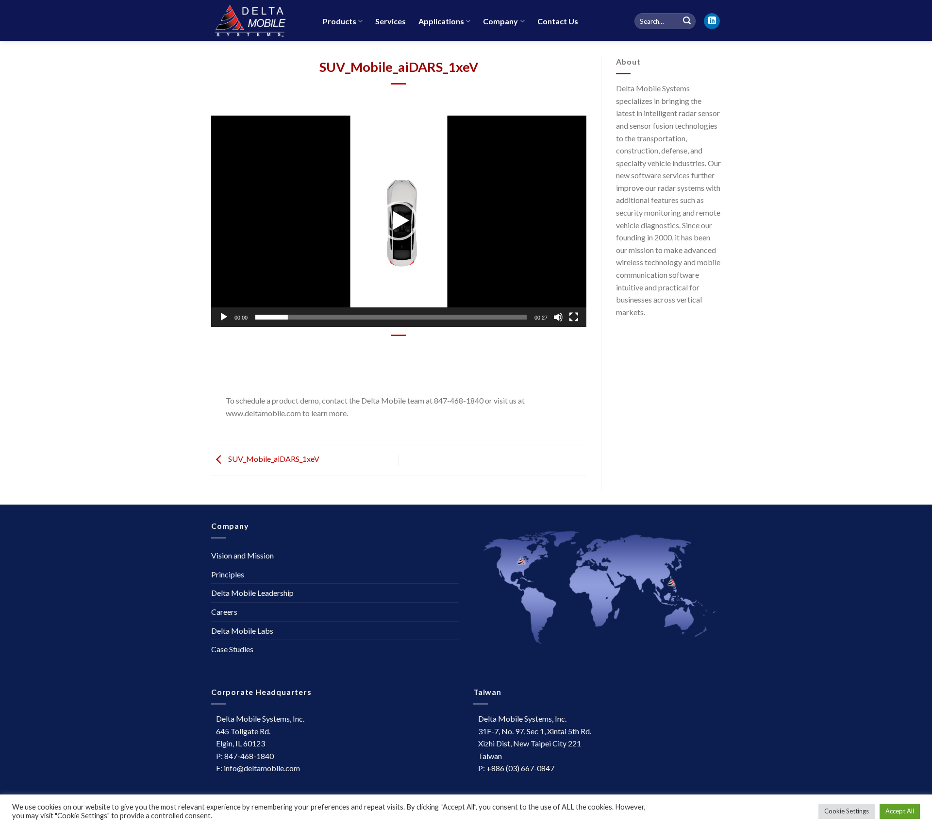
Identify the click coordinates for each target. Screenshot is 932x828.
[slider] (391, 317)
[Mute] (558, 317)
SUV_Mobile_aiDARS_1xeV (273, 459)
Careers (224, 611)
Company (500, 21)
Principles (227, 574)
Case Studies (232, 649)
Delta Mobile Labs (242, 630)
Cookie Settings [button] (846, 811)
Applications (441, 21)
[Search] (687, 21)
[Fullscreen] (574, 317)
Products (339, 21)
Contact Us (557, 21)
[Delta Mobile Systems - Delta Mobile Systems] (259, 20)
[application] (398, 221)
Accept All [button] (899, 811)
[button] (398, 221)
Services (390, 21)
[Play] (224, 317)
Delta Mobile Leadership (252, 592)
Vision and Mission (242, 555)
